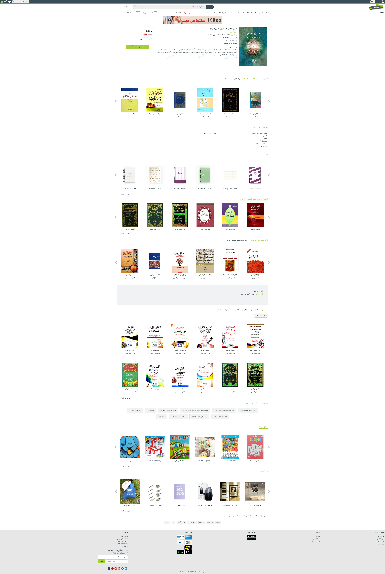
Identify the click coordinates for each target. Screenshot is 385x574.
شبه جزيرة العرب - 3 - (205, 114)
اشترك (101, 561)
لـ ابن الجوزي (255, 117)
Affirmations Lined (180, 505)
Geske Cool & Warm (205, 505)
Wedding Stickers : (155, 189)
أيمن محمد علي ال (204, 392)
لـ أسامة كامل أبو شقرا (154, 278)
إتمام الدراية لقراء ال (130, 114)
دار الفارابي (150, 410)
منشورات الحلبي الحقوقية (168, 410)
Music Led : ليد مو (255, 505)
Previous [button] (269, 101)
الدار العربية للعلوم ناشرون (248, 410)
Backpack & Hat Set (129, 505)
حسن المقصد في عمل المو (155, 114)
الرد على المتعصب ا (255, 229)
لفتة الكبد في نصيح (230, 229)
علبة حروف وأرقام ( (255, 461)
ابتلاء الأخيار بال (155, 350)
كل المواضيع (236, 515)
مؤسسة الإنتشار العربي (220, 416)
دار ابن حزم (161, 416)
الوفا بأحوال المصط (155, 229)
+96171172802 (123, 541)
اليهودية (201, 522)
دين (230, 515)
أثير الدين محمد (229, 392)
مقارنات (167, 522)
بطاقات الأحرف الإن (180, 461)
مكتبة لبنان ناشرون (135, 410)
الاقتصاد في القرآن (155, 275)
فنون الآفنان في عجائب (255, 114)
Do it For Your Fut (130, 189)
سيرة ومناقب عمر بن (180, 229)
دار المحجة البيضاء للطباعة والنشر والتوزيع (195, 410)
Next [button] (116, 101)
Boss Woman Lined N (205, 189)
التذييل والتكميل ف (230, 389)
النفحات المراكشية (230, 350)
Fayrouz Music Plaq (230, 505)
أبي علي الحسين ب (254, 392)
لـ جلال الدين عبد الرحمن (155, 117)
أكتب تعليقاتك (258, 294)
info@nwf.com (123, 544)
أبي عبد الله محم (179, 392)
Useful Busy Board (205, 461)
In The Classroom (230, 461)
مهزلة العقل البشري (255, 275)
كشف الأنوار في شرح (130, 389)
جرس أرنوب (130, 461)
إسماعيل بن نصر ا (154, 353)
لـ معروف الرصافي (230, 278)
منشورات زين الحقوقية (178, 416)
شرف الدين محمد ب (129, 392)
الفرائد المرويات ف (180, 389)
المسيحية (210, 522)
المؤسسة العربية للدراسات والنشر (224, 410)
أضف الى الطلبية (139, 46)
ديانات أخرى (181, 522)
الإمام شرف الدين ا (205, 389)
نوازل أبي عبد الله (154, 389)
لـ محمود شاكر (205, 117)
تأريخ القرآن (180, 114)
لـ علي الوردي (255, 278)
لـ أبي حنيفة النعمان (130, 278)
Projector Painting (155, 461)
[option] (255, 101)
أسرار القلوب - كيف (255, 350)
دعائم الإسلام (129, 275)
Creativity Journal (255, 189)
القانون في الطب (255, 389)
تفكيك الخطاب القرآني (205, 275)
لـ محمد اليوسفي (205, 278)
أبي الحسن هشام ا (254, 353)
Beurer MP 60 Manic (155, 505)
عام (173, 522)
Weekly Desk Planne (230, 189)
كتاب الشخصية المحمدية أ (230, 275)
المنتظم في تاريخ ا (130, 229)
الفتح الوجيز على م (130, 350)
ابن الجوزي (233, 32)
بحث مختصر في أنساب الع (230, 114)
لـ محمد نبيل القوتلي (230, 117)
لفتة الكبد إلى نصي (205, 229)
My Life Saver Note (180, 189)
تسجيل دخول (378, 2)
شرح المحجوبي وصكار (180, 350)
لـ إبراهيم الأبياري (180, 117)
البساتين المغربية (205, 350)
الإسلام (218, 522)
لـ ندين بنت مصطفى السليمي (180, 278)
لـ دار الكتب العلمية (261, 315)
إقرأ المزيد (234, 57)
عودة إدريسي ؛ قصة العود (180, 275)
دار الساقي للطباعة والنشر (199, 416)
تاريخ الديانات (192, 522)
